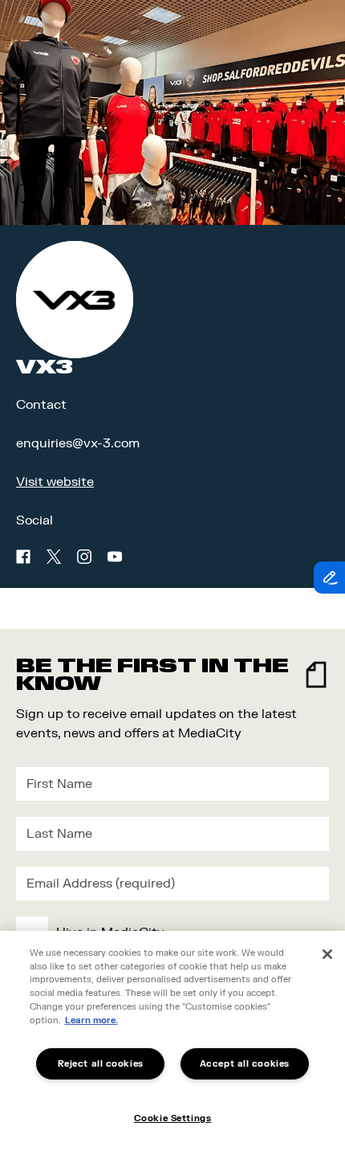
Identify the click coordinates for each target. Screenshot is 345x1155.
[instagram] (84, 556)
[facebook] (23, 556)
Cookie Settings (172, 1118)
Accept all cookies (245, 1064)
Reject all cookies (101, 1064)
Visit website (55, 482)
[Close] (327, 954)
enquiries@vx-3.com (78, 443)
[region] (172, 1043)
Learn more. (91, 1020)
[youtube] (115, 556)
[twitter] (54, 556)
